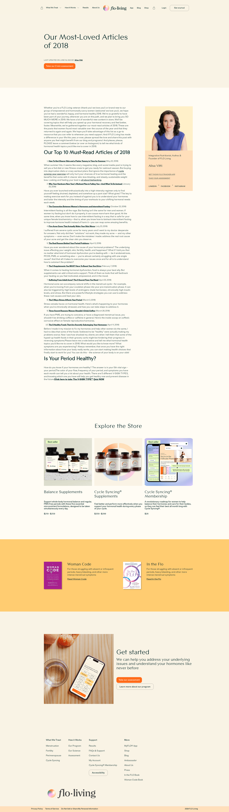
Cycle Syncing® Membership (103, 765)
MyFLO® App (130, 746)
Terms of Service (52, 809)
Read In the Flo (154, 579)
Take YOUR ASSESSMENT (159, 178)
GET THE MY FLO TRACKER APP (162, 174)
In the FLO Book (131, 775)
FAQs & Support (97, 750)
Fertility (49, 750)
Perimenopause (53, 755)
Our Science (74, 750)
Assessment (74, 755)
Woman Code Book (133, 779)
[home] (114, 8)
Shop (146, 8)
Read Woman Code (76, 579)
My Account (94, 760)
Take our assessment (129, 680)
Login (164, 8)
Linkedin (153, 186)
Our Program (74, 746)
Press (127, 770)
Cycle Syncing (53, 760)
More (127, 740)
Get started (179, 8)
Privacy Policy (37, 809)
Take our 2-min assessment (59, 66)
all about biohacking (91, 180)
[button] (53, 8)
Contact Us (94, 755)
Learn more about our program (135, 686)
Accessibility (98, 772)
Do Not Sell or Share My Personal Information (79, 809)
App (131, 8)
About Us (95, 8)
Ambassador (130, 760)
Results (85, 8)
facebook (165, 186)
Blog (139, 8)
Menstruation (52, 746)
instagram (180, 186)
